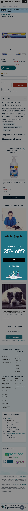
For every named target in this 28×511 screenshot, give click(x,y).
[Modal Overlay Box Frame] (14, 255)
